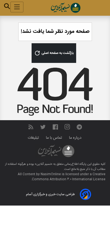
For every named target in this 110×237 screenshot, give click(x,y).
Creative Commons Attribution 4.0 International (68, 177)
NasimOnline (51, 174)
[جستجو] (7, 6)
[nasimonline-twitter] (43, 127)
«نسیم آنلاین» (43, 164)
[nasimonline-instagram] (67, 127)
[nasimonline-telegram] (79, 127)
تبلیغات (34, 138)
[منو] (16, 7)
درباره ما (76, 138)
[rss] (31, 127)
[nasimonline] (55, 127)
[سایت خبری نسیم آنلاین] (65, 7)
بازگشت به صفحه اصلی (57, 53)
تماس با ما (54, 138)
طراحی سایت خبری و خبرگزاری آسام (50, 194)
